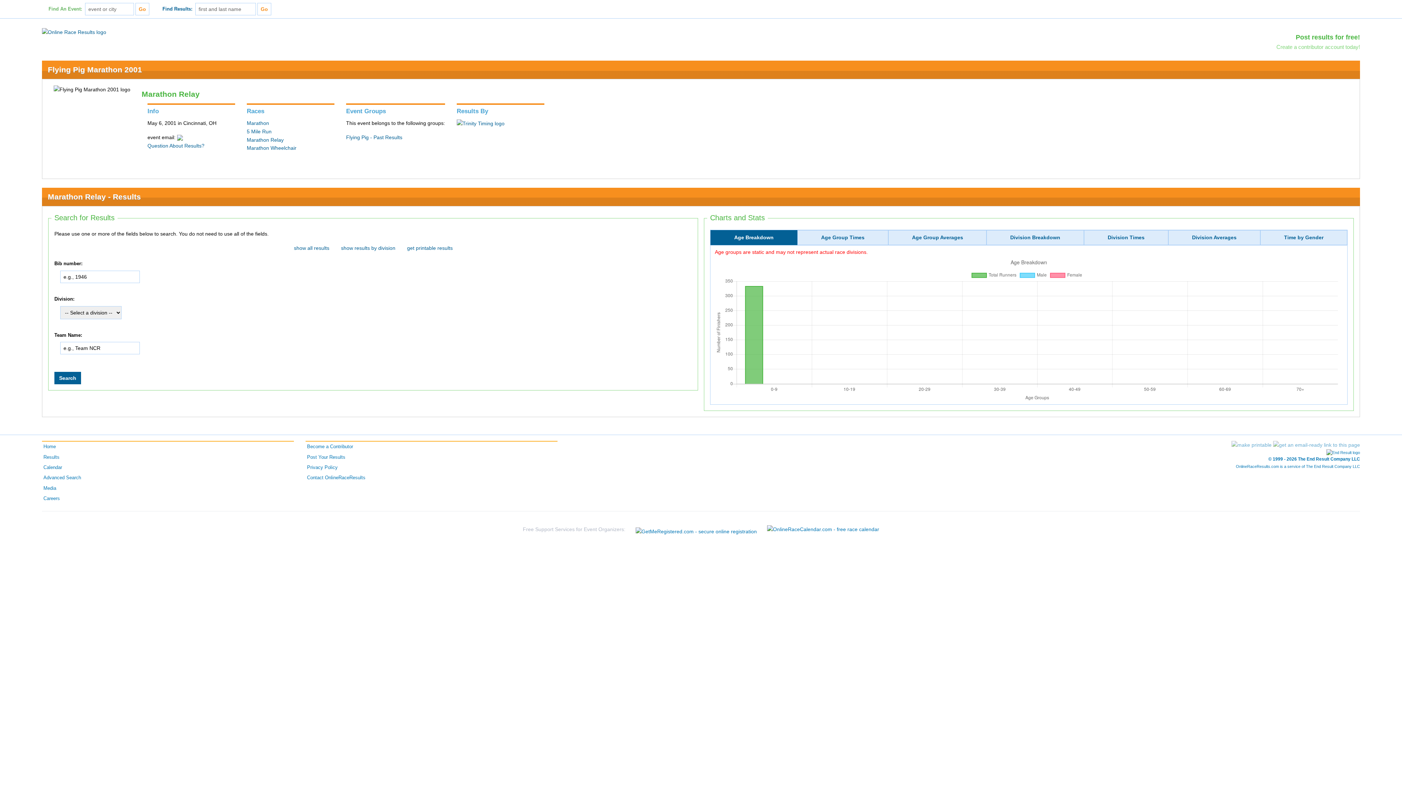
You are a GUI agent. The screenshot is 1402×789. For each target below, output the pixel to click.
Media (49, 488)
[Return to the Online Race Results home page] (74, 32)
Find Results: (177, 9)
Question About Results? (176, 146)
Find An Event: (65, 9)
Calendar (52, 467)
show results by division (368, 248)
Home (49, 446)
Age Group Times (843, 237)
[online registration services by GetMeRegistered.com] (696, 529)
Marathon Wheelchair (271, 148)
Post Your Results (326, 457)
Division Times (1126, 237)
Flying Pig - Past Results (374, 137)
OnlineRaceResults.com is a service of (1298, 466)
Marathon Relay (265, 140)
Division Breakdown (1035, 237)
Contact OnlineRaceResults (336, 477)
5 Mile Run (259, 131)
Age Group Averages (937, 237)
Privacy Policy (322, 467)
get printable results (430, 248)
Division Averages (1214, 237)
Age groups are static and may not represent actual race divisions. (791, 252)
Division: (64, 299)
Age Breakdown (754, 237)
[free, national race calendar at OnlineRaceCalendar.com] (823, 529)
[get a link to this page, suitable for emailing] (1316, 445)
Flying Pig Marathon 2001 (95, 69)
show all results (311, 248)
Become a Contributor (330, 446)
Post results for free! (1328, 37)
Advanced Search (62, 477)
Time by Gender (1304, 237)
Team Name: (68, 335)
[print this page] (1251, 445)
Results (51, 457)
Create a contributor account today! (1318, 47)
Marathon (258, 123)
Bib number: (68, 263)
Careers (51, 498)
